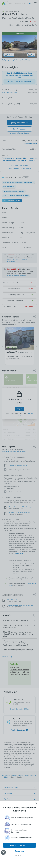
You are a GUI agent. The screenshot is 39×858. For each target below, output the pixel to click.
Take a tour (19, 851)
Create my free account (19, 845)
